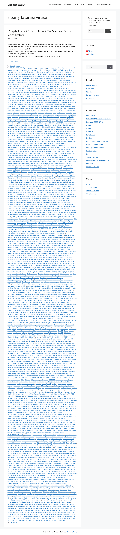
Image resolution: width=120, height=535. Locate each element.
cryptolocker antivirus (14, 188)
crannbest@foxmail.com (20, 174)
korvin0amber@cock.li (52, 335)
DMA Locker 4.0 (56, 239)
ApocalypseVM (12, 106)
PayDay (54, 384)
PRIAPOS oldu (28, 396)
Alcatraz (10, 100)
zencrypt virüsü (50, 518)
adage (70, 90)
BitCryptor (53, 131)
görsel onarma (43, 302)
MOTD (42, 365)
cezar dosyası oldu (23, 159)
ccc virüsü (41, 155)
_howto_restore (52, 68)
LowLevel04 (19, 351)
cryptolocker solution (55, 196)
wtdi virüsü (68, 504)
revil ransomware (44, 422)
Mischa (31, 361)
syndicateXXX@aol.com (19, 449)
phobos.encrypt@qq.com (50, 390)
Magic (65, 351)
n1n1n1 (28, 369)
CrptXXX (10, 176)
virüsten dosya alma (64, 492)
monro (17, 365)
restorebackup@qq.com (15, 420)
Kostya (62, 335)
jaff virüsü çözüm (58, 325)
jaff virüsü (49, 325)
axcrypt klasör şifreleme (46, 115)
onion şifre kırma (13, 382)
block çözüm (18, 135)
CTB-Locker (28, 217)
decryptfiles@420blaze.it (64, 231)
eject (62, 251)
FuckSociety (26, 282)
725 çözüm (60, 82)
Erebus (26, 263)
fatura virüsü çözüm (36, 269)
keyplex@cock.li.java (14, 335)
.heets (15, 76)
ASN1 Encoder (67, 111)
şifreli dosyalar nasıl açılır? (58, 437)
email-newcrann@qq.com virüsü (34, 255)
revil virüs (54, 422)
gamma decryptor (63, 284)
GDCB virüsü (20, 296)
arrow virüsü (45, 111)
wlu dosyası (49, 502)
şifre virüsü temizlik (58, 433)
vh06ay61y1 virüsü (51, 488)
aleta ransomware (28, 100)
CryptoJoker (20, 186)
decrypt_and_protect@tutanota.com (60, 227)
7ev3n (32, 86)
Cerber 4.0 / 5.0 (65, 155)
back (36, 117)
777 (28, 86)
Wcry (37, 498)
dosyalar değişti (13, 245)
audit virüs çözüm (16, 115)
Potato (36, 394)
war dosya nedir (52, 496)
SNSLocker (17, 441)
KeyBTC (60, 333)
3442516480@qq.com (49, 82)
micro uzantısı (28, 359)
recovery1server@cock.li (67, 416)
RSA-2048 (55, 424)
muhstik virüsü (21, 369)
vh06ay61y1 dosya (27, 488)
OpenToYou (66, 382)
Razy (70, 410)
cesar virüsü (61, 157)
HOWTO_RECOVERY (14, 320)
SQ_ (38, 443)
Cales (30, 153)
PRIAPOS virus (38, 396)
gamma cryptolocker (50, 284)
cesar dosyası (35, 157)
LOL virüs (42, 349)
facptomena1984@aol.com (31, 267)
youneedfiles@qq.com (63, 512)
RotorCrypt (43, 424)
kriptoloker (24, 341)
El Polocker (11, 253)
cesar (16, 157)
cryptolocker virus (24, 200)
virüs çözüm (51, 490)
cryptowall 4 (50, 210)
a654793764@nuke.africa (16, 88)
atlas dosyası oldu (31, 113)
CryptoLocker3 (12, 206)
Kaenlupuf (11, 331)
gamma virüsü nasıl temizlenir (50, 286)
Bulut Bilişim (90, 116)
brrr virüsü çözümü (70, 147)
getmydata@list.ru (32, 298)
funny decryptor (54, 282)
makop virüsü (35, 353)
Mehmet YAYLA (17, 4)
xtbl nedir (72, 506)
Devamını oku (13, 61)
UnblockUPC (12, 477)
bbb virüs (73, 121)
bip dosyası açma (13, 129)
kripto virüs (53, 339)
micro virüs (36, 359)
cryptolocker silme (42, 196)
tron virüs (24, 459)
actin (19, 90)
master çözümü (52, 355)
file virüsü (46, 274)
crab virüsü (47, 172)
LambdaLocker (65, 341)
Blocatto (10, 135)
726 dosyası (50, 84)
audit (54, 113)
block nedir (49, 135)
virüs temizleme (26, 492)
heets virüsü (60, 312)
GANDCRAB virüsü (21, 294)
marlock (27, 355)
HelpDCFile (51, 314)
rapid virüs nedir (12, 410)
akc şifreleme (41, 98)
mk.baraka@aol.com (51, 361)
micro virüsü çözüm (47, 359)
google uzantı (34, 302)
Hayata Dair (90, 135)
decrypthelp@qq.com (14, 233)
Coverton (24, 172)
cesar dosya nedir (24, 157)
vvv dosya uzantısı (40, 494)
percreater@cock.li (30, 388)
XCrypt (42, 506)
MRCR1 (47, 365)
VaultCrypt (48, 481)
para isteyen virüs (28, 384)
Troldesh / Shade (56, 457)
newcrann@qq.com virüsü (16, 375)
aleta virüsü (54, 100)
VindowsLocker (63, 488)
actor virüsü (50, 90)
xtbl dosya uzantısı (63, 506)
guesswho (41, 306)
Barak (58, 121)
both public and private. (36, 141)
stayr (74, 443)
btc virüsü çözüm (34, 149)
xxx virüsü (24, 510)
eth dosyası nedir (42, 263)
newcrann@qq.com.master (33, 375)
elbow (21, 253)
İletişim (89, 5)
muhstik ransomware (67, 367)
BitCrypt (38, 131)
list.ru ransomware (27, 345)
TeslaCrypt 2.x (29, 451)
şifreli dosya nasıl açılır (42, 437)
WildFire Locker (23, 502)
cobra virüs (24, 162)
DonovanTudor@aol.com (50, 241)
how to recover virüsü (40, 318)
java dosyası (47, 327)
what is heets (57, 500)
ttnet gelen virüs (46, 463)
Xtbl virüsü (11, 508)
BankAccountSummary (39, 121)
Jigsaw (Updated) (45, 329)
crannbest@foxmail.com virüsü (58, 174)
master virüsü (37, 357)
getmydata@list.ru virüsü (47, 298)
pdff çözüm (70, 386)
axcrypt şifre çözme (61, 115)
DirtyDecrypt (54, 237)
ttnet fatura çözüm (30, 461)
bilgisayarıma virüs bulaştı (55, 127)
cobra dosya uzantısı (65, 159)
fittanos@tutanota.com (15, 280)
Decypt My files (27, 235)
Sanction (47, 426)
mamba (14, 355)
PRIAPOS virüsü (61, 396)
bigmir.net (51, 125)
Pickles (59, 392)
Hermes (10, 316)
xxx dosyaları (53, 508)
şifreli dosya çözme (14, 437)
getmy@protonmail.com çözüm (62, 296)
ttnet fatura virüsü (70, 461)
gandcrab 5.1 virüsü (47, 288)
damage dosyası (13, 219)
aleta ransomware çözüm (42, 100)
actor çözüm (34, 90)
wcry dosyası (44, 498)
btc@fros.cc (54, 149)
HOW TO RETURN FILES (55, 318)
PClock (38, 386)
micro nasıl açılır (18, 359)
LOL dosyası (22, 349)
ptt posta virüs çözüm (33, 402)
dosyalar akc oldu (54, 243)
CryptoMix (11, 208)
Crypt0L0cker (61, 176)
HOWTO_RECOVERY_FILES (30, 320)
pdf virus (56, 386)
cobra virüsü (33, 162)
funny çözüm (45, 282)
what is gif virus (47, 500)
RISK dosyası (62, 422)
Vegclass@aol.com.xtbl (59, 481)
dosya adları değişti (65, 241)
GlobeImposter (37, 300)
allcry (50, 102)
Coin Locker (51, 168)
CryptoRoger (46, 208)
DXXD (72, 249)
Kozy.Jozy (68, 335)
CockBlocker (34, 163)
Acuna (61, 90)
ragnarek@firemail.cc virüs (53, 406)
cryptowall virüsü (53, 212)
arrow (32, 108)
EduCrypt (40, 251)
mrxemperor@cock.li (14, 367)
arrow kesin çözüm (70, 108)
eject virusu (68, 251)
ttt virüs (33, 467)
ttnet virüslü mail (18, 465)
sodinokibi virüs (42, 441)
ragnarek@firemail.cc (37, 406)
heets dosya (36, 312)
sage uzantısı (22, 426)
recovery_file (33, 416)
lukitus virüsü (58, 351)
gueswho (15, 308)
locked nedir (17, 347)
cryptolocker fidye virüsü (34, 192)
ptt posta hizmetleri (19, 402)
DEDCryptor (36, 235)
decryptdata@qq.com (42, 231)
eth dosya (32, 263)
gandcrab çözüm (13, 290)
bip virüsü (64, 129)
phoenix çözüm (70, 390)
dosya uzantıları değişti (24, 243)
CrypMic (33, 176)
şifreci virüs (27, 435)
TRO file (26, 457)
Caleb (26, 153)
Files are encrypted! (66, 274)
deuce (50, 235)
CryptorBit (37, 208)
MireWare (26, 361)
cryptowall (22, 210)
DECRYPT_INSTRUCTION (45, 229)
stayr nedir (19, 445)
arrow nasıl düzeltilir (14, 111)
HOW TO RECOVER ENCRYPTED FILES (20, 318)
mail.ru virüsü (12, 353)
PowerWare (63, 394)
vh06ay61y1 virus (38, 488)
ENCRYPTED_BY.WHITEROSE (21, 261)
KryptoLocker (46, 341)
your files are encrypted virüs (62, 514)
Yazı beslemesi (92, 187)
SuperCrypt (43, 447)
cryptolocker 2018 (52, 186)
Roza (49, 424)
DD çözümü (67, 223)
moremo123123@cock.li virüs (29, 365)
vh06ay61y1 (68, 486)
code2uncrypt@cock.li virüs (62, 163)
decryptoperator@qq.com (47, 233)
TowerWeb (65, 455)
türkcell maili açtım (61, 471)
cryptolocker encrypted (18, 192)
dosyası (67, 249)
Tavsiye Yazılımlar (93, 157)
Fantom (72, 267)
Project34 (34, 398)
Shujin (58, 430)
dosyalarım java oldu (63, 247)
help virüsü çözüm (32, 314)
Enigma (73, 261)
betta (72, 123)
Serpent (36, 428)
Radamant (17, 406)
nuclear (48, 378)
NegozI (64, 369)
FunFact (33, 282)
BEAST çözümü (23, 123)
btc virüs (18, 149)
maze (48, 357)
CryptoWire (72, 212)
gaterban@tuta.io (33, 294)
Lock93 (67, 345)
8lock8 (62, 86)
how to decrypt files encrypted (65, 316)
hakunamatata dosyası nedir (16, 310)
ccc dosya (68, 153)
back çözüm (42, 117)
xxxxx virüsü (51, 510)
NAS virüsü (52, 369)
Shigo (45, 430)
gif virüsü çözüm (17, 300)
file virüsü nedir (54, 274)
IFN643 (67, 320)
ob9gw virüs (44, 380)
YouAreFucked (51, 512)
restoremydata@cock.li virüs (66, 420)
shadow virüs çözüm (17, 430)
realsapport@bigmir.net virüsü (35, 414)
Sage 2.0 (14, 426)
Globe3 (30, 300)
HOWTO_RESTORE (45, 320)
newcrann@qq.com (65, 373)
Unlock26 (29, 479)
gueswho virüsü (24, 308)
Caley (34, 153)
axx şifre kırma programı (26, 117)
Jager (9, 327)
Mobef (44, 363)
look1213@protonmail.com (62, 349)
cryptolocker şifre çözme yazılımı (53, 194)
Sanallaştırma (91, 151)
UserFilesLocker (24, 481)
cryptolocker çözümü (14, 190)
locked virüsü (34, 347)
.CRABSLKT (11, 74)
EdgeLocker (32, 251)
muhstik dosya (26, 367)
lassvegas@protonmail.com (16, 343)
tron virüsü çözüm (40, 459)
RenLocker (26, 418)
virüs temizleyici (37, 492)
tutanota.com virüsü (30, 475)
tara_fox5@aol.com (41, 449)
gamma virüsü (21, 286)
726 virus (58, 84)
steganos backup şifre (46, 445)
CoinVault (59, 168)
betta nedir (28, 125)
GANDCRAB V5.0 (23, 292)
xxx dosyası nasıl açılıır (65, 508)
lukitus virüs (49, 351)
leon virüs (56, 343)
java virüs (68, 327)
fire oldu (30, 278)
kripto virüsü (62, 339)
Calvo (51, 153)
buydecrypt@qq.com (38, 151)
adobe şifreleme (34, 94)
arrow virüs (36, 111)
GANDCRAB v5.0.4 (61, 292)
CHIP (53, 159)
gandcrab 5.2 (58, 288)
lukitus (26, 351)
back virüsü (16, 119)
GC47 (41, 294)
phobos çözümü (66, 388)
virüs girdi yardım (61, 490)
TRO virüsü (33, 457)
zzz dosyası (52, 520)
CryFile (20, 176)
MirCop (19, 361)
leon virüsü (63, 343)
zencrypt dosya (30, 518)
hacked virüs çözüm (45, 308)
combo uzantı (45, 170)
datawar (60, 223)
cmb (57, 159)
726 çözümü (42, 84)
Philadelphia (40, 388)
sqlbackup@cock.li (46, 443)
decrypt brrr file (43, 227)
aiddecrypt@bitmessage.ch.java (18, 98)
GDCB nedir (66, 294)
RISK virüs (70, 422)
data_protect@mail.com (21, 221)
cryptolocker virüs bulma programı (41, 200)
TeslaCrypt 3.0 (47, 451)
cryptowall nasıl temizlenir (16, 212)
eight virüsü (57, 251)
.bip (69, 70)
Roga (25, 424)
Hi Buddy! (24, 316)
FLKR (24, 280)
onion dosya (59, 380)
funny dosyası (64, 282)
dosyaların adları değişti (57, 249)
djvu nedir (27, 239)
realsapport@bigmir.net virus (17, 414)
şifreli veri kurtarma (18, 439)
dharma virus (39, 237)
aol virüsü (32, 104)
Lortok (74, 349)
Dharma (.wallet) (29, 237)
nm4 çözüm (71, 375)
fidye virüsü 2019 (13, 272)
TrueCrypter (50, 459)
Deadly (67, 225)
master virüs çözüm (26, 357)
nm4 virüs (18, 378)
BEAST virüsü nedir (64, 123)
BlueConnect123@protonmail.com (23, 139)
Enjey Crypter (12, 263)
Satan (53, 426)
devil (58, 235)
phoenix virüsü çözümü (44, 392)
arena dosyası (35, 106)
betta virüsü (44, 125)
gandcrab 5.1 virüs (34, 288)
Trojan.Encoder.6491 (44, 457)
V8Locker (41, 481)
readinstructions (24, 412)
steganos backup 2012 (30, 445)
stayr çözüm (11, 445)
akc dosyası (32, 98)
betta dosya (21, 125)
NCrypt (58, 369)
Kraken (38, 337)
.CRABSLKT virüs (45, 74)
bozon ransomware (55, 141)
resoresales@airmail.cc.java (48, 418)
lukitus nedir (41, 351)
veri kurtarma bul (45, 486)
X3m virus (28, 506)
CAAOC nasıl (61, 151)
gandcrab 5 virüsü (13, 288)
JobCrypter (55, 329)
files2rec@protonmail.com (43, 276)
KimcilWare (32, 335)
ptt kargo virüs (28, 400)
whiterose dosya (13, 502)
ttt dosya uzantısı (55, 465)
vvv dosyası (51, 494)
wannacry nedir (33, 496)
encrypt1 (54, 255)
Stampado (69, 443)
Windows (89, 164)
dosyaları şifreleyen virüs (43, 245)
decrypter (53, 231)
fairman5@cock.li (63, 267)
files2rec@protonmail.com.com (62, 276)
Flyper (28, 280)
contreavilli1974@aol (14, 172)
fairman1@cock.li (52, 267)
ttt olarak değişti (16, 467)
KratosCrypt (25, 339)
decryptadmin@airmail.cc (61, 229)
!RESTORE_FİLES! (58, 70)
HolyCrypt (39, 316)
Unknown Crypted (39, 477)
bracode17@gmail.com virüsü (49, 143)
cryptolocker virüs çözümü (61, 200)
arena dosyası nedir (46, 106)
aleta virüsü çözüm (65, 100)
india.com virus (17, 323)
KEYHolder (67, 333)
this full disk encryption (39, 453)
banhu (25, 121)
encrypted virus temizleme (57, 259)
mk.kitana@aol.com (65, 361)
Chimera (48, 159)
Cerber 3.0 (56, 155)
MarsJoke (43, 355)
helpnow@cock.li (61, 314)
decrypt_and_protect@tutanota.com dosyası (22, 229)
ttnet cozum (68, 459)
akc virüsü (49, 98)
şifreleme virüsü (37, 435)
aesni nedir (61, 96)
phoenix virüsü (31, 392)
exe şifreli (72, 265)
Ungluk (30, 477)
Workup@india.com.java (15, 504)
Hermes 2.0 (17, 316)
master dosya (62, 355)
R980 (73, 404)
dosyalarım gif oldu (50, 247)
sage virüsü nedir (32, 426)
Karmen (71, 331)
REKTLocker (11, 418)
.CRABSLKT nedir (33, 74)
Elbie (16, 253)
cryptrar (10, 214)
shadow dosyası (56, 428)
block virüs (56, 135)
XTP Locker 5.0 (19, 508)
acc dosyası (58, 88)
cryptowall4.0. (63, 212)
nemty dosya (16, 373)
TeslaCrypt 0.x (19, 451)
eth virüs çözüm (27, 265)
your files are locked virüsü (32, 516)
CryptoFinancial (39, 184)
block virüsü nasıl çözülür (20, 137)
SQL (87, 154)
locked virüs (25, 347)
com (64, 168)
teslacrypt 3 (38, 451)
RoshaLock (36, 424)
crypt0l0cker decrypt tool (35, 178)
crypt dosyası (47, 176)
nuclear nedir (64, 378)
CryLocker (26, 176)
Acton (24, 90)
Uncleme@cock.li (21, 477)
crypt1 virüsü (61, 180)
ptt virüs (69, 402)
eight (50, 251)
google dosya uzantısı (22, 302)
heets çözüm (27, 312)
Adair (13, 92)
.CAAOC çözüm (24, 72)
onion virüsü (40, 382)
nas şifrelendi (44, 369)
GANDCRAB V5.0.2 (36, 292)
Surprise (50, 447)
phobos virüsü (36, 390)
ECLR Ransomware (22, 251)
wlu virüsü (57, 502)
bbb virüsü (11, 123)
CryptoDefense (21, 184)
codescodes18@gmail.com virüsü (18, 168)
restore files (62, 418)
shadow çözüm (45, 428)
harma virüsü (70, 310)
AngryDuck (20, 104)
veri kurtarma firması (57, 486)
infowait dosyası (45, 323)
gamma (41, 284)
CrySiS (14, 217)
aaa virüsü (43, 88)
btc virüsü (25, 149)
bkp (25, 133)
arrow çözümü (48, 108)
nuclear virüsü (15, 380)
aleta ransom (17, 100)
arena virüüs (16, 108)
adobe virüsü (66, 94)
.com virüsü (64, 72)
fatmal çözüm (16, 269)
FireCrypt (60, 278)
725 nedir (19, 84)
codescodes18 (21, 166)
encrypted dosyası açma (64, 257)
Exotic (9, 267)
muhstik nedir (47, 367)
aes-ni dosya (45, 96)
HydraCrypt (60, 320)
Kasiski (10, 333)
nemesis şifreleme (45, 371)
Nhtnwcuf (63, 375)
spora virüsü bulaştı (54, 441)
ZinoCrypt (32, 520)
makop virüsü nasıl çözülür (62, 353)
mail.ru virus (71, 351)
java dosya (39, 327)
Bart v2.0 (66, 121)
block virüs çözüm (66, 135)
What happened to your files (32, 500)
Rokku (30, 424)
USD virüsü (14, 481)
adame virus (25, 92)
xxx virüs (17, 510)
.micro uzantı (45, 76)
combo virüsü (55, 170)
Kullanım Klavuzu (55, 5)
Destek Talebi (79, 5)
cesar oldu (44, 157)
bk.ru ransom (12, 133)
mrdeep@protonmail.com (58, 365)
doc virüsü (29, 241)
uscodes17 (52, 479)
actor (28, 90)
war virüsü (32, 498)
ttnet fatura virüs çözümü (56, 461)
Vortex (24, 494)
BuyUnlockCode (51, 151)
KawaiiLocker (17, 333)
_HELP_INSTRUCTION (17, 68)
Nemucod (42, 373)
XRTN (54, 506)
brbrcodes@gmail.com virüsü (35, 147)
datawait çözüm (32, 223)
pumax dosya (25, 404)
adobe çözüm (56, 92)
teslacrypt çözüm (68, 451)
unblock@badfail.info (66, 475)
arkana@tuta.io (25, 108)
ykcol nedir (19, 512)
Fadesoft (43, 267)
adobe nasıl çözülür (23, 94)
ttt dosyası (65, 465)
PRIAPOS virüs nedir (49, 396)
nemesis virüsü (56, 371)
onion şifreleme (23, 382)
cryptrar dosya (17, 214)
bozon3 (73, 141)
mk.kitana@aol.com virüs (15, 363)
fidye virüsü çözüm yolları (40, 272)
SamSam (41, 426)
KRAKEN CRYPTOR (47, 337)
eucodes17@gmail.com (58, 265)
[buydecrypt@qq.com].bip (16, 80)
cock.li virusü (17, 163)
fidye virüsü (70, 269)
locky (16, 349)
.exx (56, 74)
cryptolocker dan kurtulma (30, 190)
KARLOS (60, 331)
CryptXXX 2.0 (52, 214)
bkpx (28, 133)
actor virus (42, 90)
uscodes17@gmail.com (64, 479)
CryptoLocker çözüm (68, 188)
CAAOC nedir (70, 151)
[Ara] (109, 67)
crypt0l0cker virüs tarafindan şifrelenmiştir (24, 180)
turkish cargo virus (62, 473)
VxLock (10, 496)
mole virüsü (11, 365)
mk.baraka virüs (40, 361)
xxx (26, 508)
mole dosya (50, 363)
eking (74, 251)
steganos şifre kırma (60, 445)
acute (65, 90)
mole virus (72, 363)
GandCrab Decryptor (25, 290)
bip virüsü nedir (17, 131)
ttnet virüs (65, 463)
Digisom (47, 237)
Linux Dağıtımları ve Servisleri (97, 141)
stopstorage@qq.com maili (30, 447)
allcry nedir (55, 102)
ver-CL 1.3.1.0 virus (35, 483)
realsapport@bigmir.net (55, 412)
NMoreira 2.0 (41, 378)
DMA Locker (35, 239)
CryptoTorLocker (13, 210)
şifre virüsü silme (31, 433)
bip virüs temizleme (54, 129)
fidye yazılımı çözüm (68, 272)
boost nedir (62, 139)
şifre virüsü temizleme (44, 433)
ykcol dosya (11, 512)
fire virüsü (43, 278)
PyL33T (50, 404)
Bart (61, 121)
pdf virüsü (62, 386)
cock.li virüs (64, 162)
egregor (46, 251)
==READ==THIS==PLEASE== (24, 82)
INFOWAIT (26, 323)
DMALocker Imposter (68, 239)
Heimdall (67, 312)
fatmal (9, 269)
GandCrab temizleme (56, 290)
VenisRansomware (13, 483)
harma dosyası (60, 310)
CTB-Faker (20, 217)
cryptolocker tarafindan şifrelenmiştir (19, 198)
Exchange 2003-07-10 (94, 122)
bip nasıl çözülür (36, 129)
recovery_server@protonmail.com (48, 416)
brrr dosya (60, 147)
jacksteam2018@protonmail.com (24, 325)
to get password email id (31, 455)
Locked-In (42, 347)
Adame (18, 92)
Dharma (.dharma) (18, 237)
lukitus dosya (32, 351)
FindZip (10, 278)
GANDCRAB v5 (12, 292)
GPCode (51, 302)
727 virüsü (23, 86)
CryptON (31, 208)
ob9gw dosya (35, 380)
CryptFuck (70, 182)
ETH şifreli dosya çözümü (67, 263)
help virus (15, 314)
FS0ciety (18, 282)
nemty (9, 373)
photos (54, 392)
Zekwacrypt (21, 518)
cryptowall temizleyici (40, 212)
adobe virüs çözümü (54, 94)
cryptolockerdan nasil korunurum (45, 206)
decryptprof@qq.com (14, 235)
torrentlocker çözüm (55, 455)
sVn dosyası (58, 447)
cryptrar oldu (27, 214)
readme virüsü (34, 412)
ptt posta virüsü (61, 402)
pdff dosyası (11, 388)
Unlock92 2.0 (44, 479)
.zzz (9, 78)
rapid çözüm (55, 408)
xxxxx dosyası (41, 510)
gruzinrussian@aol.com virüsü (55, 304)
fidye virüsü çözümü (54, 272)
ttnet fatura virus (42, 461)
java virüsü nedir (29, 329)
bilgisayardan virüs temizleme (37, 127)
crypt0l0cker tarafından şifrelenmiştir (54, 178)
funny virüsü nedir (17, 284)
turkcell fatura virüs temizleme (45, 471)
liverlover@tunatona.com (49, 345)
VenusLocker (24, 483)
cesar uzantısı (52, 157)
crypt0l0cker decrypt (19, 178)
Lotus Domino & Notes (94, 144)
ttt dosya (34, 465)
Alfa (25, 102)
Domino (35, 241)
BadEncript (11, 121)
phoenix (61, 390)
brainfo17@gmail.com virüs (30, 145)
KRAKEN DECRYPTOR (61, 337)
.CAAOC (15, 72)
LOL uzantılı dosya (33, 349)
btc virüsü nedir (45, 149)
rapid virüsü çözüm (45, 410)
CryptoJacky (12, 186)
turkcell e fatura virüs (28, 471)
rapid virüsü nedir (57, 410)
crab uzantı (40, 172)
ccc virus (35, 155)
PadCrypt (20, 384)
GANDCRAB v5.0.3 (48, 292)
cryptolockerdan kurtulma (26, 206)
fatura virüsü (25, 269)
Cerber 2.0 (48, 155)
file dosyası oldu (32, 274)
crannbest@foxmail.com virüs (38, 174)
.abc (66, 70)
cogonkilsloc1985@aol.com (38, 168)
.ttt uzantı (72, 76)
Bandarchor (18, 121)
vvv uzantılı (65, 494)
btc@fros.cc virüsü (13, 151)
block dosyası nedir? (38, 135)
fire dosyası (24, 278)
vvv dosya (30, 494)
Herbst (69, 314)
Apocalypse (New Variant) (62, 104)
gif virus (72, 298)
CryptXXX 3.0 (61, 214)
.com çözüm (47, 72)
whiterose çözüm (67, 500)
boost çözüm (43, 139)
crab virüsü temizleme (59, 172)
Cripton (71, 174)
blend (73, 133)
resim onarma (35, 418)
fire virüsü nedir (52, 278)
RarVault (65, 410)
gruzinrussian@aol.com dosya (17, 304)
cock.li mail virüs (42, 162)
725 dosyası (69, 82)
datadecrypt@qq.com (67, 221)
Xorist (47, 506)
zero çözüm (59, 518)
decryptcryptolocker (27, 231)
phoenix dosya (12, 392)
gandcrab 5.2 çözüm (69, 288)
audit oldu (69, 113)
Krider (31, 339)
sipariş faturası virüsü (41, 439)
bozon (47, 141)
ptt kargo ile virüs (17, 400)
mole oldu (65, 363)
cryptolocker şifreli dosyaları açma (24, 196)
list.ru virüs (37, 345)
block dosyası (26, 135)
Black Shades (44, 133)
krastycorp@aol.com (14, 339)
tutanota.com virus (17, 475)
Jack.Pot (10, 325)
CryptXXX (44, 214)
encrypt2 (61, 255)
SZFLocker (31, 449)
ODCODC (52, 380)
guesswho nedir (50, 306)
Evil (67, 265)
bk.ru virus (20, 133)
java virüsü (20, 329)
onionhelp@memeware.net (53, 382)
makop (18, 353)
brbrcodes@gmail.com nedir (16, 147)
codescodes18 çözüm (33, 166)
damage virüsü (52, 219)
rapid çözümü (64, 408)
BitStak (73, 131)
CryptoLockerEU (61, 206)
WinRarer (42, 502)
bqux (18, 143)
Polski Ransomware (18, 394)
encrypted (11, 257)
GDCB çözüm (48, 294)
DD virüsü (17, 225)
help (71, 312)
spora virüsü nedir (13, 443)
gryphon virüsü (32, 306)
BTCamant (23, 151)
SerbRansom (30, 428)
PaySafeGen (31, 386)
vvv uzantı (58, 494)
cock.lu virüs (25, 163)
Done (40, 241)
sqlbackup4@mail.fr (59, 443)
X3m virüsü (35, 506)
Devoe (62, 235)
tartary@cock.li (53, 449)
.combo (70, 72)
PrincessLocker (12, 398)
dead (36, 225)
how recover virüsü (49, 316)
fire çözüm (16, 278)
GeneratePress (72, 532)
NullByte (27, 380)
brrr (46, 147)
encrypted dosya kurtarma (47, 257)
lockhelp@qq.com (68, 347)
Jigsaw (37, 329)
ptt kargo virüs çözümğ (55, 400)
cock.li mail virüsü (53, 162)
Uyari (35, 481)
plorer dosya (71, 392)
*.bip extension (40, 80)
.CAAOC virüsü (34, 72)
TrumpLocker (59, 459)
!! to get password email (65, 68)
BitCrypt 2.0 (46, 131)
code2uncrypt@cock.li (46, 163)
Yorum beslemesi (92, 191)
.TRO (66, 76)
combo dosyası (35, 170)
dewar (9, 237)
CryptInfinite (11, 184)
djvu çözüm (62, 237)
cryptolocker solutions (69, 196)
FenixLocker (47, 269)
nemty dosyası (25, 373)
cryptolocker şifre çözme (34, 194)
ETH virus (18, 265)
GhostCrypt (59, 298)
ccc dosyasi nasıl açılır (24, 155)
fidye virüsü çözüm (25, 272)
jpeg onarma (64, 329)
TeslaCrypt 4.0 (57, 451)
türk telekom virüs (69, 469)
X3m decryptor (19, 506)
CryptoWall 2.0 (30, 210)
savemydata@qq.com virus (16, 428)
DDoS (23, 225)
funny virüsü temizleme (31, 284)
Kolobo (42, 335)
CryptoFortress (49, 184)
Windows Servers (92, 167)
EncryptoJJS (55, 261)
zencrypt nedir (40, 518)
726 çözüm (33, 84)
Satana (57, 426)
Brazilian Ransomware (47, 145)
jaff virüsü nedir (69, 325)
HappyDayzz (30, 310)
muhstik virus (12, 369)
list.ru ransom (17, 345)
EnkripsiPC (20, 263)
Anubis (26, 104)
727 (70, 84)
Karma (66, 331)
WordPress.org (91, 194)
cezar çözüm (70, 157)
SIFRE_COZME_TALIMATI (15, 435)
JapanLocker (28, 327)
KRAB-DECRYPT (30, 337)
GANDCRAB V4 (68, 290)
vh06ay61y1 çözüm (14, 488)
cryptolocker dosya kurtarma (48, 190)
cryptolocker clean (27, 188)
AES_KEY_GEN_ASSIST (27, 96)
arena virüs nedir (66, 106)
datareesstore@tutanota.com (17, 223)
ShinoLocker (51, 430)
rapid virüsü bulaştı (32, 410)
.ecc (52, 74)
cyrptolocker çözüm (64, 217)
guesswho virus (61, 306)
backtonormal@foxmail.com (58, 119)
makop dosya (26, 353)
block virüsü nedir (33, 137)
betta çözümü (12, 125)
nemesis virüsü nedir (68, 371)
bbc (16, 123)
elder (24, 253)
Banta (53, 121)
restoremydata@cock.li (31, 420)
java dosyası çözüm (58, 327)
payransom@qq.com (20, 386)
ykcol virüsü (42, 512)
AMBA (14, 104)
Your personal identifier (49, 516)
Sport (34, 443)
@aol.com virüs (30, 80)
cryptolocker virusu (40, 202)
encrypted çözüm (20, 257)
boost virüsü (19, 141)
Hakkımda (67, 5)
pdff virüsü (19, 388)
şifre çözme (64, 430)
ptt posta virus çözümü (47, 402)
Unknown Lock (50, 477)
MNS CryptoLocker (35, 363)
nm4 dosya (11, 378)
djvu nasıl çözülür (18, 239)
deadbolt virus (49, 225)
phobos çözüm (55, 388)
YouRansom (60, 516)
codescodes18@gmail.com (63, 166)
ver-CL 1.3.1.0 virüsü (47, 483)
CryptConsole (12, 182)
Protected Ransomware (45, 398)
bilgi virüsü (23, 127)
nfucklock (45, 375)
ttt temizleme (26, 467)
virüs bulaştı (34, 490)
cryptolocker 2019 (64, 186)
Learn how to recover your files (35, 343)
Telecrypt (69, 449)
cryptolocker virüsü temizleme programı (61, 204)
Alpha (9, 104)
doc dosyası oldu (13, 241)
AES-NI (38, 96)
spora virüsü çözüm (67, 441)
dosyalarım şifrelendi (28, 249)
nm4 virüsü (25, 378)
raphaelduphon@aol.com (42, 408)
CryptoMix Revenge (21, 208)
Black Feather (35, 133)
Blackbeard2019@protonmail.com (60, 133)
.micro (22, 76)
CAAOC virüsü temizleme (15, 153)
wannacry (25, 496)
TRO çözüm (11, 457)
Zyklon (38, 520)
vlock (20, 494)
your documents (31, 514)
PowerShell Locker (53, 394)
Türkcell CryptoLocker (14, 471)
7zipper (40, 86)
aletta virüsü (19, 102)
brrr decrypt (52, 147)
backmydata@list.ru (41, 119)
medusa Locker (56, 357)
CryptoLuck (71, 206)
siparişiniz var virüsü (67, 439)
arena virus (56, 106)
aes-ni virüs (54, 96)
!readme (49, 70)
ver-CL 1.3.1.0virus (60, 483)
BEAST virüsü (53, 123)
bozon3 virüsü (12, 143)
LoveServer (11, 351)
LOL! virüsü (49, 349)
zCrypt (14, 518)
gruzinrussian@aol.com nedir (36, 304)
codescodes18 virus (47, 166)
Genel (88, 125)
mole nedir (57, 363)
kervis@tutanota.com (50, 333)
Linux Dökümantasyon (103, 5)
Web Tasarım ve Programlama (97, 160)
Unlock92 (36, 479)
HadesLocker (57, 308)
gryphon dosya (12, 306)
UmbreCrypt (55, 475)
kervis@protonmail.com (35, 333)
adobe (50, 92)
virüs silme (17, 492)
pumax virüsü (43, 404)
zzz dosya (44, 520)
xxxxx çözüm (32, 510)
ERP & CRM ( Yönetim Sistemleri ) (98, 119)
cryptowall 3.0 (40, 210)
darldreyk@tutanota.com (65, 219)
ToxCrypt (73, 455)
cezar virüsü (41, 159)
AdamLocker (43, 92)
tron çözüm (66, 457)
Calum (47, 153)
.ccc (41, 72)
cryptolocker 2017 (40, 186)
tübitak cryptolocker (49, 467)
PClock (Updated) (46, 386)
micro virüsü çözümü (60, 359)
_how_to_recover (29, 68)
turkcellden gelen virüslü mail (29, 473)
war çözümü (42, 496)
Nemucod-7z (50, 373)
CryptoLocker (29, 186)
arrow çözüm (39, 108)
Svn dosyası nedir (68, 447)
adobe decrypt (66, 92)
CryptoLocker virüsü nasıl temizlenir (58, 202)
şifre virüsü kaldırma (19, 433)
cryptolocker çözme (54, 188)
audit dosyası (61, 113)
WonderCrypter (65, 502)
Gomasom (11, 302)
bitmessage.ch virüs (63, 131)
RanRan (13, 408)
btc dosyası (11, 149)
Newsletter (90, 98)
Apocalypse (50, 104)
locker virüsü (58, 347)
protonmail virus (58, 398)
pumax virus (34, 404)
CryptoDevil (30, 184)
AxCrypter (15, 117)
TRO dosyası (20, 457)
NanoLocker (35, 369)
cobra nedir (16, 162)
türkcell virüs (71, 471)
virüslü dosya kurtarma (50, 492)
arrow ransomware (26, 111)
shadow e (65, 428)
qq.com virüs (67, 404)
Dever (54, 235)
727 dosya (16, 86)
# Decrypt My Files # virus (53, 80)
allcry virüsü (63, 102)
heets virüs (51, 312)
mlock (26, 363)
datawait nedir (42, 223)
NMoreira (33, 378)
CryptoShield (55, 208)
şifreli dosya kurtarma (27, 437)
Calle (42, 153)
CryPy (9, 217)
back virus (63, 117)
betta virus (36, 125)
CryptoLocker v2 (66, 198)
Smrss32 (10, 441)
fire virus (36, 278)
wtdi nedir (48, 504)
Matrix (44, 357)
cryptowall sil (28, 212)
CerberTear (11, 157)
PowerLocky (43, 394)
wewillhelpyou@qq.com (15, 500)
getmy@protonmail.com (43, 296)
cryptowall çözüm (70, 210)
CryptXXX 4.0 (70, 214)
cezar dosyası (12, 159)
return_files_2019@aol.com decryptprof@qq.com (23, 422)
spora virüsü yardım (25, 443)
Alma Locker (72, 102)
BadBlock (70, 119)
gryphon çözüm (71, 304)
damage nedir (23, 219)
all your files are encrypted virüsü (37, 102)
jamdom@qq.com (17, 327)
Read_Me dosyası (13, 412)
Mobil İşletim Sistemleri (95, 148)
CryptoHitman (69, 184)
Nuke (22, 380)
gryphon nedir (22, 306)
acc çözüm (50, 88)
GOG (57, 300)
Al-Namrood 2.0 (71, 98)
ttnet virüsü (27, 465)
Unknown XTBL (60, 477)
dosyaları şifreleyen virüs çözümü (62, 245)
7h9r (35, 86)
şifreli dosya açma (70, 435)
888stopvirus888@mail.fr (51, 86)
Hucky (54, 320)
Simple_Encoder (29, 439)
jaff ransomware (40, 325)
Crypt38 (68, 180)
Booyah (25, 141)
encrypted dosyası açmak (16, 259)
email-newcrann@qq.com (16, 255)
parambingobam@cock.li (43, 384)
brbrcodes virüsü (59, 145)
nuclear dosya (55, 378)
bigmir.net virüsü (60, 125)
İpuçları (18, 66)
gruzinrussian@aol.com (62, 302)
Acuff (56, 90)
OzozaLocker (12, 384)
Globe (25, 300)
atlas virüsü (48, 113)
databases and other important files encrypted (44, 221)
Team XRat (61, 449)
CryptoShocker (64, 208)
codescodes (11, 166)
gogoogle (63, 300)
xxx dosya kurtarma (42, 508)
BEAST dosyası (33, 123)
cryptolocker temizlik (53, 198)
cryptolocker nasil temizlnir (51, 192)
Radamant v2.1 (25, 406)
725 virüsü (26, 84)
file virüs (40, 274)
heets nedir (43, 312)
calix (38, 153)
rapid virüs (72, 408)
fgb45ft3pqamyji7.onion (58, 269)
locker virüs (49, 347)
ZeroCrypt (15, 520)
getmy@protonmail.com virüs (17, 298)
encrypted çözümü (32, 257)
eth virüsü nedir (45, 265)
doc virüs (22, 241)
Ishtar (69, 323)
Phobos (47, 388)
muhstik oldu (56, 367)
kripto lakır (46, 339)
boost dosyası (53, 139)
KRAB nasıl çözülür (18, 337)
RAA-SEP (10, 406)
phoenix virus (22, 392)
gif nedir (66, 298)
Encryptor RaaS (65, 261)
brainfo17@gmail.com (14, 145)
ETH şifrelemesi (53, 263)
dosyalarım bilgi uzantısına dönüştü (32, 247)
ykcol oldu (26, 512)
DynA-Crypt (11, 251)
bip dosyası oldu (24, 129)
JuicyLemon (72, 329)
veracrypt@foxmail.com (15, 486)
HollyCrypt (31, 316)
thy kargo (50, 453)
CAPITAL (62, 153)
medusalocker (65, 357)
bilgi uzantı (16, 127)
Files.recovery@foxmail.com (25, 276)
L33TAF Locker (55, 341)
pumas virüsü (16, 404)
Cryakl (16, 176)
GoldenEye (69, 300)
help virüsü (22, 314)
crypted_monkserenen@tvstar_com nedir (53, 182)
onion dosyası (68, 380)
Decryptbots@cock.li (14, 231)
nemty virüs (35, 373)
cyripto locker (52, 217)
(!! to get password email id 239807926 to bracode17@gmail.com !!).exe (41, 78)
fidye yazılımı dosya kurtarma (17, 274)
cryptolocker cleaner (40, 188)
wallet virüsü (17, 496)
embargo (48, 255)
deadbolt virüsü (59, 225)
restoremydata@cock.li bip (47, 420)
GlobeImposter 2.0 (49, 300)
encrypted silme (30, 259)
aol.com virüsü (40, 104)
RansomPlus (30, 408)
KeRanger (24, 333)
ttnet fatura (20, 461)
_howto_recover (41, 68)
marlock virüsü (34, 355)
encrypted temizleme (42, 259)
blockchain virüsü (58, 137)
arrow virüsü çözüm (56, 111)
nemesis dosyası (19, 371)
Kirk (38, 335)
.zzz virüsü (14, 78)
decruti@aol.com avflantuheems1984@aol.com (22, 227)
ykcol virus (34, 512)
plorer (64, 392)
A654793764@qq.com (32, 88)
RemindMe (19, 418)
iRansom (64, 323)
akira (54, 98)
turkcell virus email (13, 473)
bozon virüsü (66, 141)
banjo (29, 121)
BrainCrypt (62, 143)
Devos (72, 235)
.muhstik (61, 76)
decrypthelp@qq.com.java (30, 233)
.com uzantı (56, 72)
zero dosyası (68, 518)
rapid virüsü (22, 410)
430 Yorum (13, 522)
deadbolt (41, 225)
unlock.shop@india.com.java (17, 479)
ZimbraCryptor (23, 520)
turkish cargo (51, 473)
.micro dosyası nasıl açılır (33, 76)
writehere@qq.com (29, 504)
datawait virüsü (52, 223)
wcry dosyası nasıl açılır (56, 498)
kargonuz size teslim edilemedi (24, 331)
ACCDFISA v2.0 (13, 90)
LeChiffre (49, 343)
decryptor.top (61, 233)
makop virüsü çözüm (47, 353)
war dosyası (62, 496)
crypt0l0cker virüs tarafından (47, 180)
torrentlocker (44, 455)
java (34, 327)
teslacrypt (11, 451)
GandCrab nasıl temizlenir (41, 290)
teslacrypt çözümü (13, 453)
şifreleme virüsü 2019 (49, 435)
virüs (69, 488)
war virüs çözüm (22, 498)
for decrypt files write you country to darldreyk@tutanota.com (53, 280)
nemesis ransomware (32, 371)
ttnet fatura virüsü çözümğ (32, 463)
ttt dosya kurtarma (44, 465)
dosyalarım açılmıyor (14, 247)
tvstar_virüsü (41, 475)
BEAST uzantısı (43, 123)
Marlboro (21, 355)
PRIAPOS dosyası (17, 396)
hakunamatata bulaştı (68, 308)
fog (32, 280)
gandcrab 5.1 (24, 288)
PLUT (9, 394)
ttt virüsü (39, 467)
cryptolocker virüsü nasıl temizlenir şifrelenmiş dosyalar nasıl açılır (28, 204)
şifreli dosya (60, 435)
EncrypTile (47, 261)
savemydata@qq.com (67, 426)
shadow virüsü (29, 430)
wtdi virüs (61, 504)
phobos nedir (27, 390)
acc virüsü (66, 88)
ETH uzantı (11, 265)
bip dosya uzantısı (69, 127)
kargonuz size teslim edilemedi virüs (45, 331)
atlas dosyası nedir (19, 113)
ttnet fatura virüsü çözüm (15, 463)
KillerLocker (24, 335)
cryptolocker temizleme (38, 198)
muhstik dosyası (37, 367)
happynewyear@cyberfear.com (45, 310)
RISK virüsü (19, 424)
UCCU (48, 475)
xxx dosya (31, 508)
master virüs (15, 357)
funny (38, 282)
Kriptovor (38, 341)
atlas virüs (41, 113)
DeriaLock (44, 235)
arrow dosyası (58, 108)
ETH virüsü (36, 265)
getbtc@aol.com (30, 296)
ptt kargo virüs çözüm (40, 400)
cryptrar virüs (36, 214)
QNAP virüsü (58, 404)
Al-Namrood (61, 98)
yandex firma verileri (68, 510)
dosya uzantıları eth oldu (40, 243)
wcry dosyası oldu (70, 498)
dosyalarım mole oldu (14, 249)
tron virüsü (30, 459)
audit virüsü (26, 115)
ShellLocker (38, 430)
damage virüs (42, 219)
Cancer (56, 153)
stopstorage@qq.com (14, 447)
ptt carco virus (68, 398)
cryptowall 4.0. (59, 210)
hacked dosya (33, 308)
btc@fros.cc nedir (64, 149)
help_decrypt (43, 314)
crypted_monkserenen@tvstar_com (28, 182)
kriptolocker (16, 341)
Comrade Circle (65, 170)
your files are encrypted (44, 514)
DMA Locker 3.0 (45, 239)
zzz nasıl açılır (61, 520)
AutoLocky (34, 115)
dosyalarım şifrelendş (42, 249)
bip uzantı (44, 129)
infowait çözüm (35, 323)
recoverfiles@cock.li (52, 414)
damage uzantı (32, 219)
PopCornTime (29, 394)
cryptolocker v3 (12, 200)
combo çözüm (25, 170)
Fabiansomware (17, 267)
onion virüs (32, 382)
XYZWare (59, 510)
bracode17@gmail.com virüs (30, 143)
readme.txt (43, 412)
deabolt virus (29, 225)
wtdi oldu (55, 504)
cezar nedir (33, 159)
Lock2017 (61, 345)
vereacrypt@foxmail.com (31, 486)
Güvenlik (12, 66)
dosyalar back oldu (66, 243)
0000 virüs (38, 82)
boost (37, 139)
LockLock (11, 349)
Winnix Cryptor (33, 502)
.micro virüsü (54, 76)
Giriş (88, 184)
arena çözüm (26, 106)
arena (19, 106)
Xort (51, 506)
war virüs (14, 498)
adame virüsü (34, 92)
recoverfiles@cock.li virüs (21, 416)
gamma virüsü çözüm (34, 286)
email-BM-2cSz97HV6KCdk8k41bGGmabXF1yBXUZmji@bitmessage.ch (50, 253)
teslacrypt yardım (25, 453)
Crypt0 (54, 176)
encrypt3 (67, 255)
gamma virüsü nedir (66, 286)
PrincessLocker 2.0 (24, 398)
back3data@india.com (28, 119)
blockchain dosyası (46, 137)
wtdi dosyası (40, 504)
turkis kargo (42, 473)
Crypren (39, 176)
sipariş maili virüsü (55, 439)
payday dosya (61, 384)
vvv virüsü (73, 494)
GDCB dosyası (58, 294)
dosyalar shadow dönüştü (26, 245)
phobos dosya (17, 390)
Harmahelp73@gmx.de (15, 312)
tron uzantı (16, 459)
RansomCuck (21, 408)
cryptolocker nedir (20, 194)
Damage (73, 217)
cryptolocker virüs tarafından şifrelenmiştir (21, 202)
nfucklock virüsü (54, 375)
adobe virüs (44, 94)
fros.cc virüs (11, 282)
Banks (49, 121)
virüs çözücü (43, 490)
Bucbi (29, 151)
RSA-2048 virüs (64, 424)
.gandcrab (61, 74)
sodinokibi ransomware (29, 441)
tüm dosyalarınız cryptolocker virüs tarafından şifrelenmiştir (44, 469)
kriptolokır (31, 341)
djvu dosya (70, 237)
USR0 (31, 481)
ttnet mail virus (56, 463)
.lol (19, 76)
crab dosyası (32, 172)
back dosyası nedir (53, 117)
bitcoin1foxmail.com (29, 131)
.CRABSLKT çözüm (22, 74)
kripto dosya (38, 339)
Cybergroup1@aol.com (40, 217)
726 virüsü (65, 84)
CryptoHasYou (59, 184)
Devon (67, 235)
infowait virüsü (56, 323)
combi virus (16, 170)
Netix (57, 373)
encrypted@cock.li (37, 261)
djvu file (10, 239)
